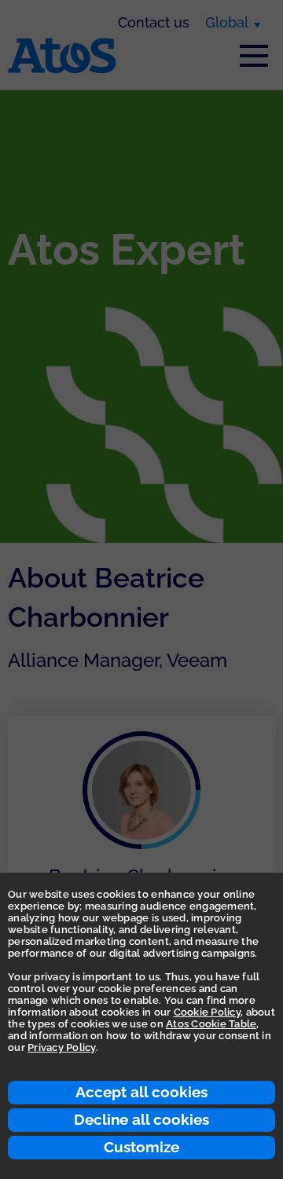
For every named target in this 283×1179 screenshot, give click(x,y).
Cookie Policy (207, 1012)
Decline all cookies (141, 1119)
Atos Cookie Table (211, 1024)
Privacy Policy (62, 1047)
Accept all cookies (141, 1091)
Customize (141, 1146)
